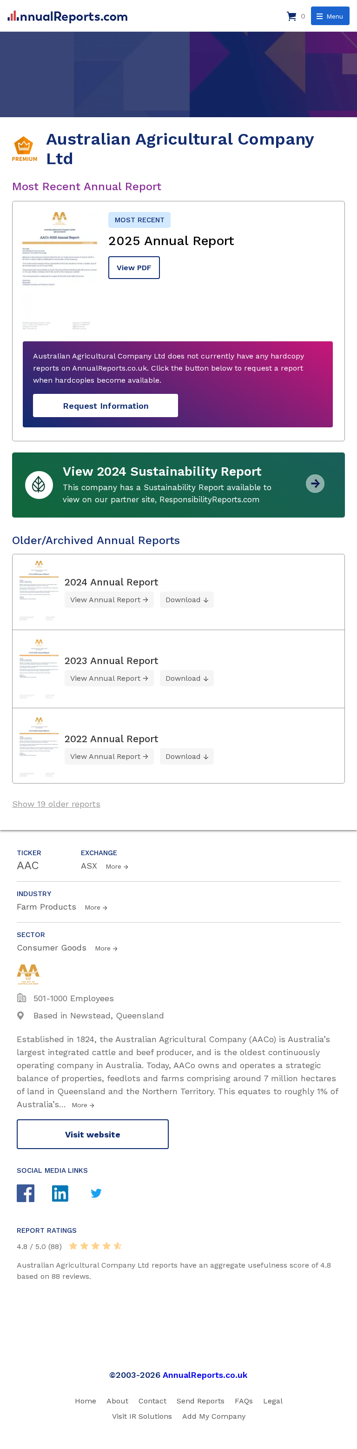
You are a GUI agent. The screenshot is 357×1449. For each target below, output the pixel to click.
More (113, 866)
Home (85, 1400)
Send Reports (201, 1400)
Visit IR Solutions (142, 1416)
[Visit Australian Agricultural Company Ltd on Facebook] (34, 1194)
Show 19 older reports (56, 804)
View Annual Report (105, 599)
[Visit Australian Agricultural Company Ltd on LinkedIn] (69, 1194)
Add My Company (213, 1416)
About (117, 1400)
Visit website (92, 1134)
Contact (152, 1400)
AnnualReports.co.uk (205, 1375)
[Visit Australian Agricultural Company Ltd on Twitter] (105, 1194)
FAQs (244, 1400)
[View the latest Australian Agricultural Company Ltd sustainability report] (315, 489)
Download (183, 599)
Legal (273, 1400)
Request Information (106, 406)
